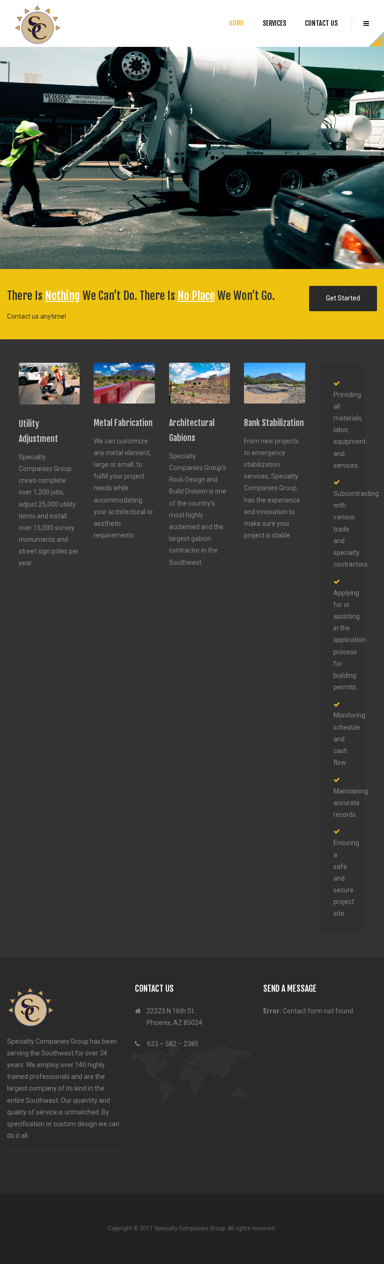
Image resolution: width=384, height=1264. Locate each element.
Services (274, 23)
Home (236, 23)
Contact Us (321, 23)
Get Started (343, 302)
